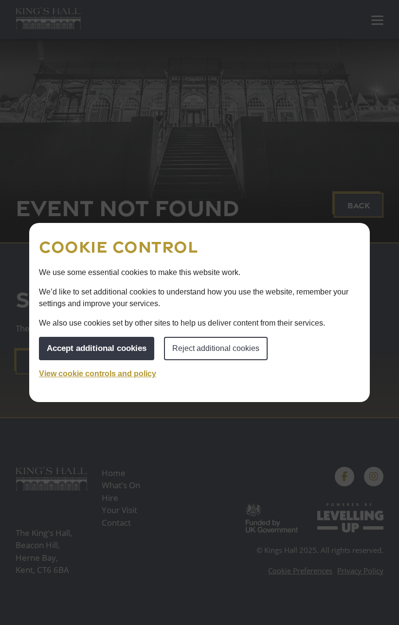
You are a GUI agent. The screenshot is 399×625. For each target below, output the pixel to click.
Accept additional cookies (96, 348)
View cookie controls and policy (97, 373)
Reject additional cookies (215, 348)
